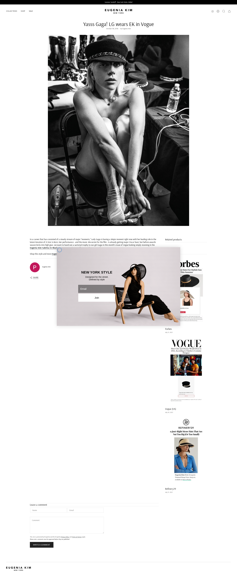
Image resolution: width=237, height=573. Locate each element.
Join (97, 297)
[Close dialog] (59, 250)
